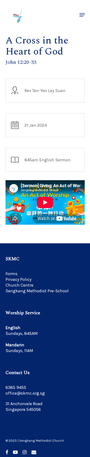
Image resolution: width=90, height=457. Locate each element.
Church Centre (19, 285)
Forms (12, 273)
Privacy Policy (18, 279)
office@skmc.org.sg (25, 393)
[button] (82, 14)
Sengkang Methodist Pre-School (37, 291)
